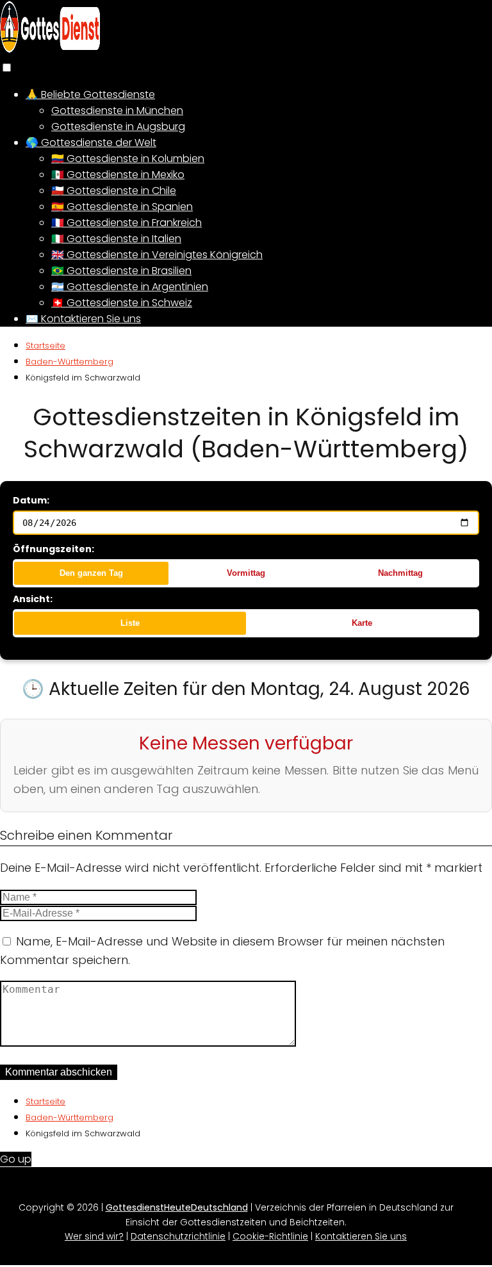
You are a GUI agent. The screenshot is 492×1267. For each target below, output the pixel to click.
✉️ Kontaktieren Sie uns (83, 318)
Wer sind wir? (94, 1236)
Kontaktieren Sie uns (361, 1236)
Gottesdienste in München (117, 110)
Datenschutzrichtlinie (178, 1236)
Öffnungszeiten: (53, 549)
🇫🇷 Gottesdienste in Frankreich (126, 222)
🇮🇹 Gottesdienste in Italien (116, 238)
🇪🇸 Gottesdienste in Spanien (122, 206)
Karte (362, 623)
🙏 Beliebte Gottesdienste (90, 94)
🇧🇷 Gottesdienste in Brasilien (121, 270)
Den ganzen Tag (91, 573)
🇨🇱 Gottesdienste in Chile (113, 190)
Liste (130, 623)
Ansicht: (33, 599)
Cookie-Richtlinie (270, 1236)
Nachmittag (400, 573)
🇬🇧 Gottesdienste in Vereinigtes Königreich (157, 254)
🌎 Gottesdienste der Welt (91, 142)
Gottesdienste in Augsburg (118, 126)
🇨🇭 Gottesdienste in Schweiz (121, 302)
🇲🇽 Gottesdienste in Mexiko (117, 174)
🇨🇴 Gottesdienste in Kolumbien (127, 158)
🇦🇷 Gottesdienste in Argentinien (129, 286)
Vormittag (246, 573)
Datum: (31, 500)
